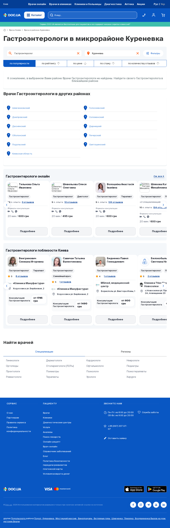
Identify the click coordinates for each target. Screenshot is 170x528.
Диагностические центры (57, 422)
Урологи (91, 377)
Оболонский (19, 135)
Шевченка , (118, 518)
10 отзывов (70, 202)
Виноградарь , (86, 518)
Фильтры (155, 53)
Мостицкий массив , (67, 518)
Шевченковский (21, 108)
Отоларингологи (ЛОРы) (60, 366)
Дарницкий (95, 126)
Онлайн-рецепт (51, 441)
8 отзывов (22, 276)
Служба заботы (150, 412)
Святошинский (97, 144)
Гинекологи (12, 360)
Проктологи (13, 371)
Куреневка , (49, 518)
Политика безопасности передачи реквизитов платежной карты (56, 465)
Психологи (92, 371)
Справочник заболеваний (57, 451)
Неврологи (133, 360)
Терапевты (52, 377)
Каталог (36, 15)
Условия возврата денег (56, 474)
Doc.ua (8, 505)
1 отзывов (65, 282)
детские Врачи (11, 521)
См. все (158, 176)
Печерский (95, 135)
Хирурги (131, 377)
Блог (45, 456)
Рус (156, 4)
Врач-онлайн (50, 446)
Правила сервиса (16, 422)
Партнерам (13, 417)
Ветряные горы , (103, 518)
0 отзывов (28, 202)
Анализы (47, 432)
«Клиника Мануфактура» (28, 283)
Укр (163, 4)
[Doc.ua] (12, 15)
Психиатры (52, 371)
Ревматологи (13, 377)
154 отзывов (160, 207)
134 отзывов (115, 202)
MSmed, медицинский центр (115, 285)
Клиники (47, 417)
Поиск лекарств (52, 437)
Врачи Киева (13, 30)
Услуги (46, 427)
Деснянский (19, 126)
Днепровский (19, 117)
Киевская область (22, 153)
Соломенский (96, 117)
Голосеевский (97, 108)
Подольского (18, 518)
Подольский (19, 144)
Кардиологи (93, 360)
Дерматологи (54, 360)
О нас (10, 413)
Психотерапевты (136, 371)
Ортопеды (12, 366)
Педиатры (133, 366)
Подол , (38, 518)
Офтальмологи (95, 366)
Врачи (46, 413)
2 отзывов (154, 276)
